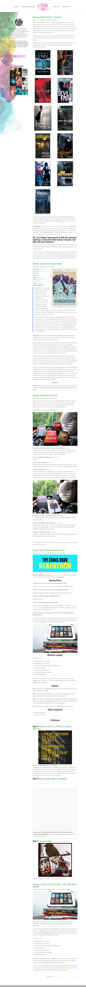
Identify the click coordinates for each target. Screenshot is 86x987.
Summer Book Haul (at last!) (45, 395)
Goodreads (40, 283)
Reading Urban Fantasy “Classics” (47, 17)
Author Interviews (28, 6)
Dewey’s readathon (56, 575)
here (59, 337)
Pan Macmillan (44, 271)
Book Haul (46, 398)
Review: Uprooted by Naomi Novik (47, 263)
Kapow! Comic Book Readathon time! (48, 550)
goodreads (67, 448)
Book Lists (66, 6)
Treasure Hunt (45, 841)
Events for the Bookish (50, 553)
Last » (75, 976)
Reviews (56, 6)
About (16, 6)
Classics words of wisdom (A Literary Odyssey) (52, 727)
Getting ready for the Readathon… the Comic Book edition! (55, 885)
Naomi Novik (43, 269)
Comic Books (47, 889)
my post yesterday (41, 678)
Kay (35, 20)
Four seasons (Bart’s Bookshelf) (53, 778)
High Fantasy (41, 277)
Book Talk (47, 20)
